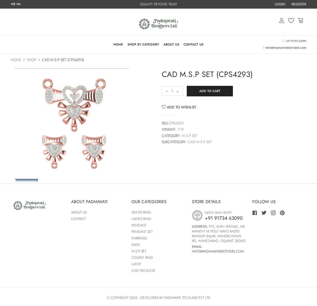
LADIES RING (141, 218)
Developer (149, 297)
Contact (78, 218)
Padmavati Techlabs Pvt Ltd (187, 297)
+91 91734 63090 (295, 41)
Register (299, 4)
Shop (31, 59)
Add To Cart (209, 91)
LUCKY (136, 264)
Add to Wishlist (181, 107)
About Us (171, 44)
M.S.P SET (139, 251)
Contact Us (194, 44)
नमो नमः (16, 4)
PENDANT (139, 225)
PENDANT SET (142, 231)
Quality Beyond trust (158, 4)
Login (280, 4)
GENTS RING (141, 212)
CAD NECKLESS (143, 270)
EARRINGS (139, 238)
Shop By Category (143, 44)
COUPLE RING (142, 257)
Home (118, 44)
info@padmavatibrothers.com (285, 48)
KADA (136, 244)
